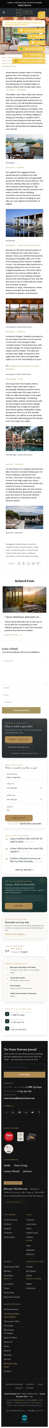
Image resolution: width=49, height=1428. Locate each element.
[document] (24, 714)
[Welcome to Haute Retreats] (41, 15)
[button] (41, 160)
